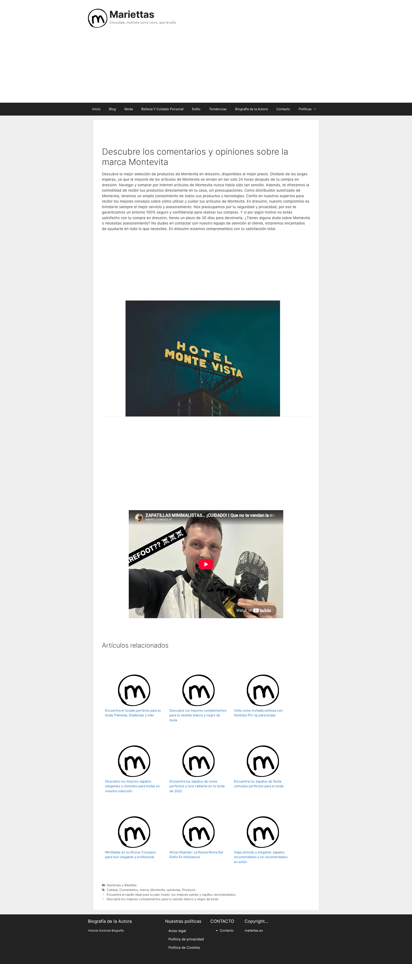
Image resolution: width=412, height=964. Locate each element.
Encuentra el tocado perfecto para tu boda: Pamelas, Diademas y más (133, 712)
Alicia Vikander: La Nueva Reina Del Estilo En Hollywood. (196, 854)
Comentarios (128, 890)
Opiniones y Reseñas (122, 885)
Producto (188, 890)
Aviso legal (177, 931)
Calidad (112, 890)
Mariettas (131, 14)
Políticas (305, 109)
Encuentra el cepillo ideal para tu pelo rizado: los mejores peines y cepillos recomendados (171, 894)
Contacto (283, 109)
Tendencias (218, 109)
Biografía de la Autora (251, 109)
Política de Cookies (184, 947)
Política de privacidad (186, 939)
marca (144, 890)
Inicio (96, 109)
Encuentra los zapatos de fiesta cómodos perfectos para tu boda (258, 783)
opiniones (173, 890)
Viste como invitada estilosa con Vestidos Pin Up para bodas (258, 712)
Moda (128, 109)
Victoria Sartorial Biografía (106, 930)
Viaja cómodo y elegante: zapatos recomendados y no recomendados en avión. (261, 857)
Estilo (196, 109)
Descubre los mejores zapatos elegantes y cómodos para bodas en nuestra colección (132, 786)
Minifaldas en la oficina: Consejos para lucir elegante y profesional (130, 854)
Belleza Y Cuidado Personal (162, 109)
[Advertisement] (206, 68)
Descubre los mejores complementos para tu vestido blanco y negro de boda (198, 715)
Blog (112, 109)
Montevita (157, 890)
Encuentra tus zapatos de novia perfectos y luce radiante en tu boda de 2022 (197, 786)
